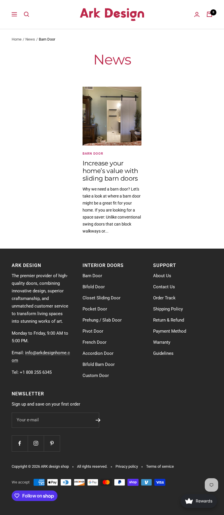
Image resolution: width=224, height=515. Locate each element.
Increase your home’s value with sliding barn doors (110, 170)
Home (17, 39)
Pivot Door (93, 331)
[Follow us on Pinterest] (52, 443)
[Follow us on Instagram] (36, 443)
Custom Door (96, 375)
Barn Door (93, 154)
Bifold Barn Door (99, 364)
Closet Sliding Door (101, 298)
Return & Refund (168, 320)
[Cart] (209, 14)
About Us (162, 275)
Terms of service (160, 466)
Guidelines (163, 353)
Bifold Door (94, 286)
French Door (94, 342)
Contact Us (164, 286)
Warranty (161, 342)
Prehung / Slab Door (102, 320)
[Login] (197, 14)
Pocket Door (95, 309)
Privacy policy (127, 466)
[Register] (98, 420)
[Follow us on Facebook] (20, 443)
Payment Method (169, 331)
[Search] (26, 14)
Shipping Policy (168, 309)
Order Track (164, 298)
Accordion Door (98, 353)
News (30, 39)
